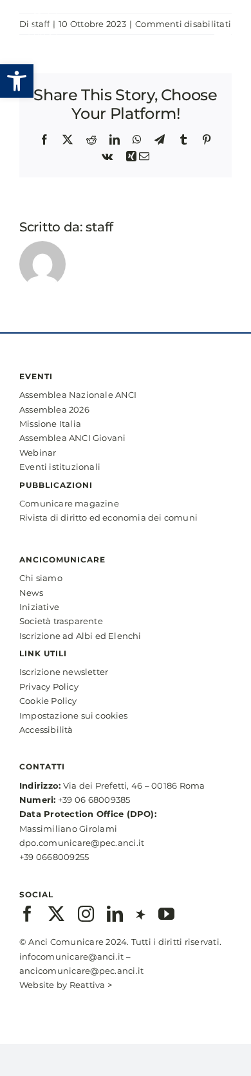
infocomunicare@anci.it (71, 956)
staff (99, 227)
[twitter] (56, 914)
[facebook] (27, 914)
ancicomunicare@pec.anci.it (81, 970)
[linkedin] (115, 914)
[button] (16, 81)
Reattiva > (91, 985)
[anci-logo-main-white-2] (42, 11)
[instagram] (86, 914)
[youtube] (166, 914)
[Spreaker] (140, 914)
